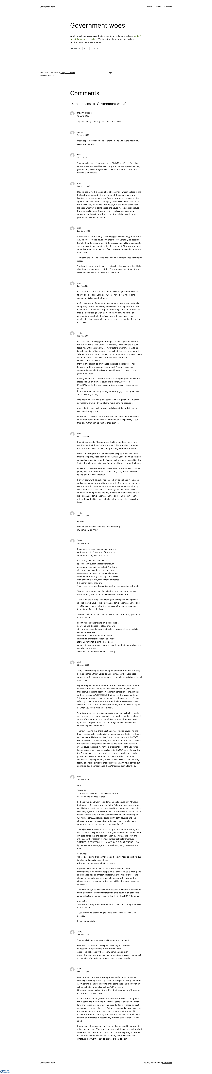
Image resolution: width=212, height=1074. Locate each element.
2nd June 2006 (83, 186)
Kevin (79, 154)
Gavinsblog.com (47, 7)
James (80, 132)
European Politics (68, 73)
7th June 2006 (83, 543)
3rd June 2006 (83, 286)
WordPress (167, 1062)
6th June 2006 (83, 436)
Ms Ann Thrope (84, 113)
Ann (79, 183)
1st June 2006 (83, 116)
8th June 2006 (83, 972)
